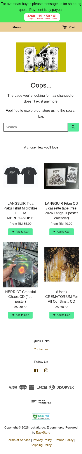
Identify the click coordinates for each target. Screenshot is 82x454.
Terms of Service (18, 440)
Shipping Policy (41, 445)
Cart (71, 27)
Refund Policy (63, 440)
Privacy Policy (42, 440)
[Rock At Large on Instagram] (46, 371)
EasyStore (43, 432)
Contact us (41, 349)
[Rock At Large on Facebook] (36, 371)
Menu (16, 27)
